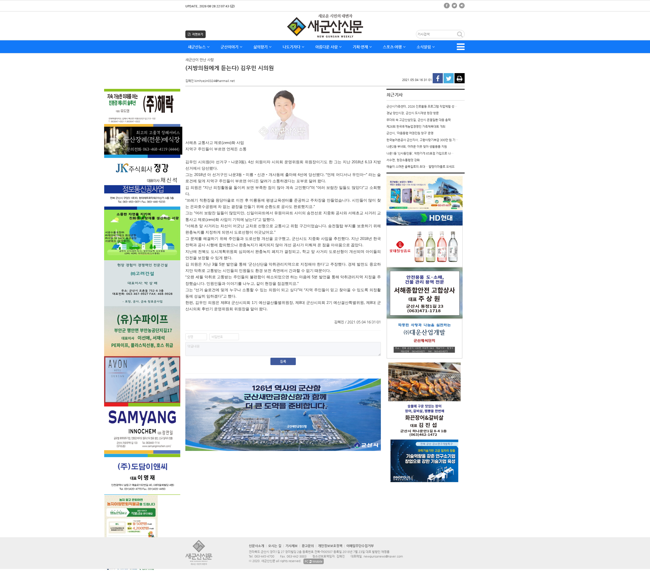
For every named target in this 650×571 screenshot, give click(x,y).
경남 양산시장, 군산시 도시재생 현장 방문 (412, 113)
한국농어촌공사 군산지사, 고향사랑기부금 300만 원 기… (422, 140)
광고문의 (308, 546)
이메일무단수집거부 (360, 546)
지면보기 (196, 34)
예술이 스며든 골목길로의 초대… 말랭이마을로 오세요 (420, 166)
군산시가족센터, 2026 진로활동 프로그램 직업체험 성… (421, 106)
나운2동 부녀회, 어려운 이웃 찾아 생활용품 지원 (416, 146)
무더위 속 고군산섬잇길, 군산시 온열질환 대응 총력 (418, 120)
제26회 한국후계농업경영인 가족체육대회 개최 (415, 126)
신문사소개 (256, 546)
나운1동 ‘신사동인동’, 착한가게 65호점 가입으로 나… (419, 153)
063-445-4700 (264, 556)
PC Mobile (313, 561)
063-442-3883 (296, 556)
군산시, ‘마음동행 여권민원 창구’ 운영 (409, 133)
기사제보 (291, 546)
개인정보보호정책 (330, 546)
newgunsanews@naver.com (383, 556)
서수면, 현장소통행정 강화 (403, 160)
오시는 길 (274, 546)
